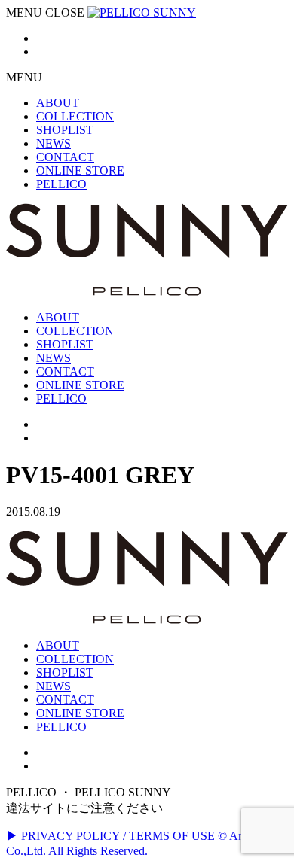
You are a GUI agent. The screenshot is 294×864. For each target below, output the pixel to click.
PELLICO (61, 726)
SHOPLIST (64, 672)
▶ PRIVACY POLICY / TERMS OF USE (110, 835)
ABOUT (57, 645)
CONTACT (65, 699)
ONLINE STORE (80, 713)
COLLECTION (75, 659)
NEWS (53, 686)
